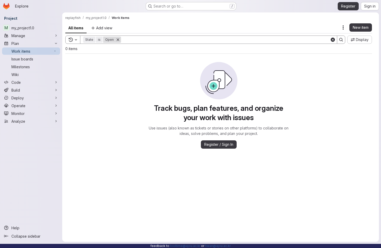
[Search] (341, 40)
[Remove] (118, 40)
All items (75, 28)
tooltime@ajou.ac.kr (185, 246)
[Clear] (333, 40)
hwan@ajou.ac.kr (218, 246)
